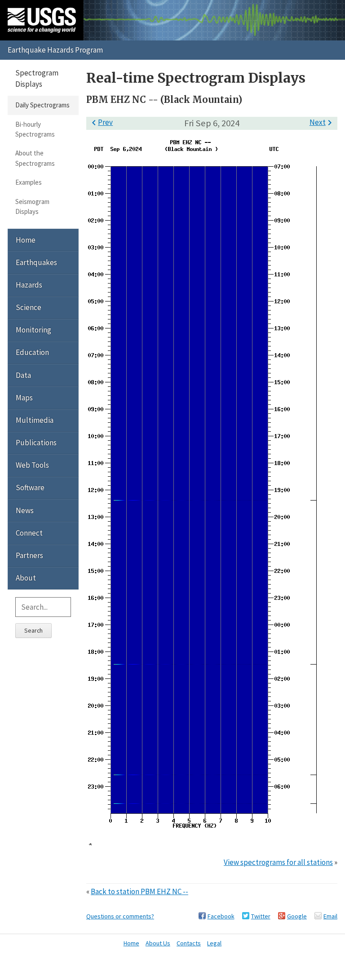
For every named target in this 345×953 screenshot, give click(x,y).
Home (25, 240)
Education (32, 352)
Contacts (189, 943)
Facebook (221, 916)
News (25, 510)
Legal (214, 943)
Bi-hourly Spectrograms (35, 129)
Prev (100, 122)
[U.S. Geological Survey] (42, 20)
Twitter (260, 916)
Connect (29, 533)
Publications (36, 443)
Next (322, 122)
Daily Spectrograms (42, 105)
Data (23, 375)
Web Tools (32, 465)
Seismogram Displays (32, 206)
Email (330, 916)
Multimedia (34, 420)
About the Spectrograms (35, 158)
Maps (24, 398)
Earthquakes (36, 262)
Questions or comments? (120, 916)
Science (28, 307)
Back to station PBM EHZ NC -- (139, 891)
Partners (29, 555)
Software (30, 487)
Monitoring (33, 330)
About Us (158, 943)
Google (297, 916)
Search (33, 630)
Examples (28, 182)
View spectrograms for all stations (278, 862)
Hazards (29, 285)
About (26, 578)
